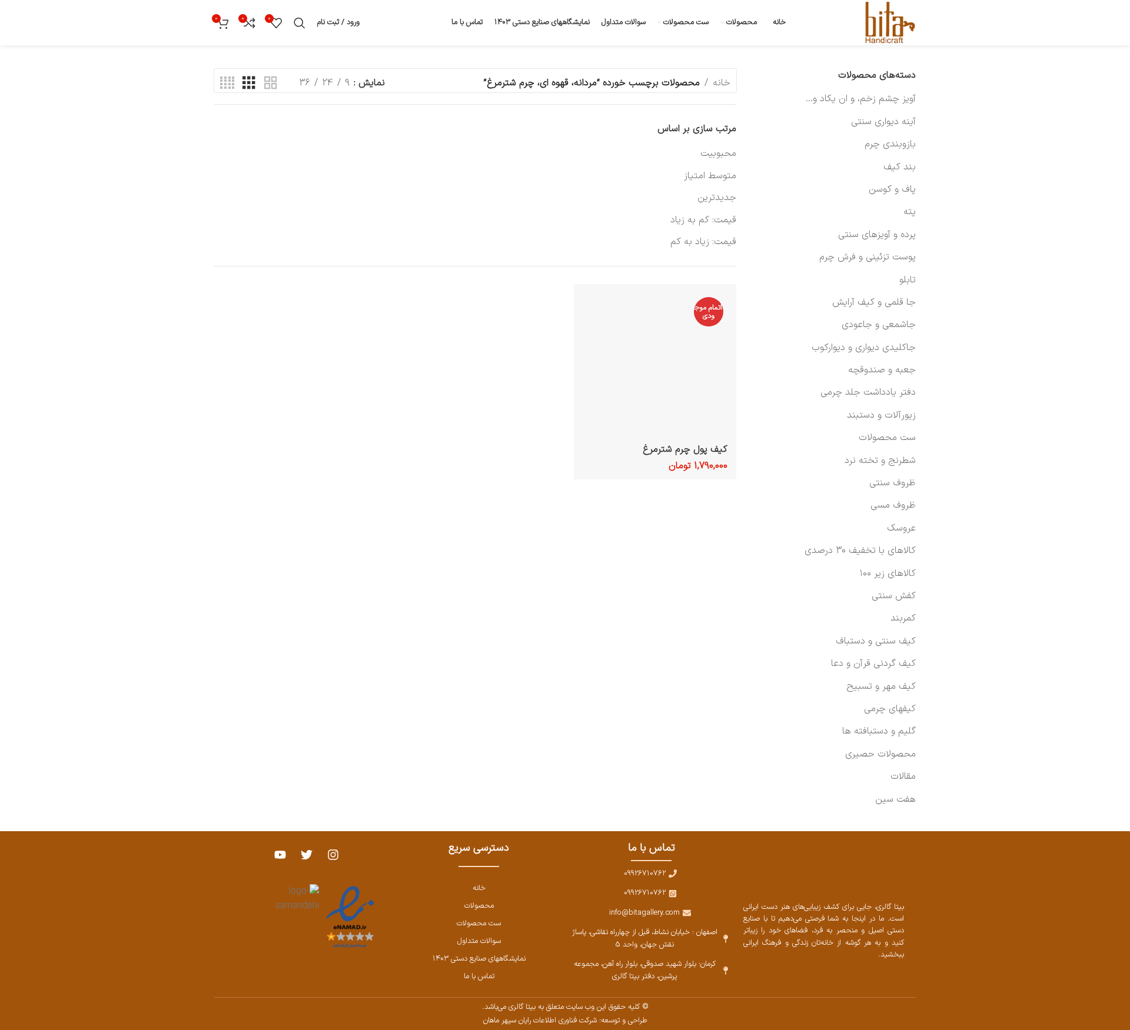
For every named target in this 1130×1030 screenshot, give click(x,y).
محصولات (479, 905)
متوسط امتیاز (710, 176)
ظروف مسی (893, 505)
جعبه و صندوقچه (882, 370)
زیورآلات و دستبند (881, 415)
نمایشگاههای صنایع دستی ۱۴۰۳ (479, 958)
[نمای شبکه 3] (248, 83)
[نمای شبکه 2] (270, 83)
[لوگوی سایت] (888, 22)
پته (909, 212)
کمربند (903, 618)
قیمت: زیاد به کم (703, 242)
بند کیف (899, 167)
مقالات (903, 776)
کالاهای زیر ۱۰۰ (887, 573)
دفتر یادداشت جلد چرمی (868, 392)
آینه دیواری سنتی (883, 122)
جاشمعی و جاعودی (879, 325)
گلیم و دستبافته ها (879, 731)
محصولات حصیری (880, 754)
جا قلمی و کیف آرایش (874, 302)
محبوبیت (718, 153)
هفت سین (895, 799)
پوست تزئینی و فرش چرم (867, 257)
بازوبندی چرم (890, 144)
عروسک (901, 528)
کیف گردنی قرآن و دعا (873, 663)
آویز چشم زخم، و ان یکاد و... (861, 99)
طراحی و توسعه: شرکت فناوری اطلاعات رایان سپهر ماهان (565, 1020)
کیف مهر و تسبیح (881, 686)
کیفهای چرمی (890, 709)
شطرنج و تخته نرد (880, 461)
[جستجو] (299, 23)
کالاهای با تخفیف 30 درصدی (860, 551)
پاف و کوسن (892, 189)
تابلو (907, 280)
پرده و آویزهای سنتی (877, 235)
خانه (721, 83)
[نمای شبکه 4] (227, 83)
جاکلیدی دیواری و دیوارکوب (864, 348)
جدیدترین (716, 198)
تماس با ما (479, 976)
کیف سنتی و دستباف (876, 641)
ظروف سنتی (892, 483)
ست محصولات (887, 438)
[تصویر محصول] (655, 365)
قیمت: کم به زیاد (703, 220)
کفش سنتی (894, 596)
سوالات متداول (479, 940)
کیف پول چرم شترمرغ (685, 449)
